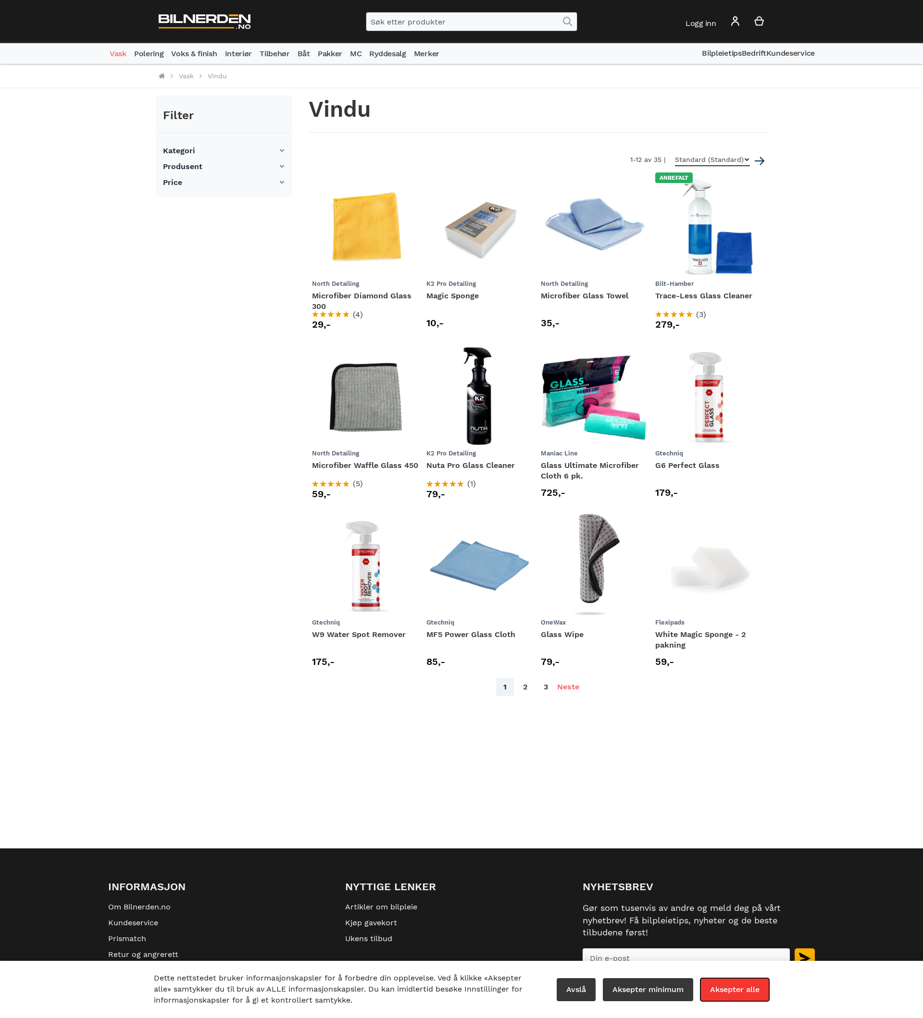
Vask (186, 76)
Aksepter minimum (648, 989)
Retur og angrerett (143, 954)
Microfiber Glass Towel (584, 295)
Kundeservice (133, 922)
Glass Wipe (562, 634)
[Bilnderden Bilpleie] (204, 21)
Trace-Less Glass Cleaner (703, 295)
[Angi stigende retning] (759, 161)
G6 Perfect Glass (687, 465)
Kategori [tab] (179, 150)
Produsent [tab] (182, 166)
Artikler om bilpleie (381, 906)
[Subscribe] (805, 958)
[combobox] (471, 21)
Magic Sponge (452, 295)
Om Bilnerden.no (139, 906)
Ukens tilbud (368, 938)
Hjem (162, 76)
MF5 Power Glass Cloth (470, 634)
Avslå (576, 989)
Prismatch (127, 938)
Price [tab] (172, 182)
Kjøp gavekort (371, 922)
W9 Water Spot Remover (359, 634)
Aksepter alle (735, 989)
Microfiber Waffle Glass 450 (365, 465)
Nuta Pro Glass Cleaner (470, 465)
